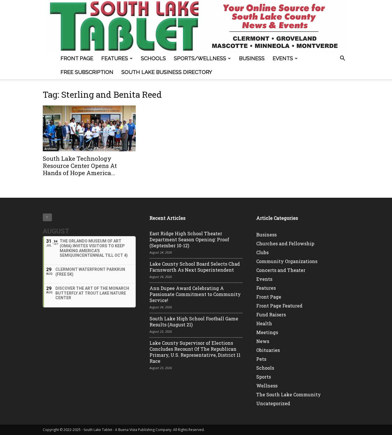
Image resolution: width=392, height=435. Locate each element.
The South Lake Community (288, 394)
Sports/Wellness (200, 58)
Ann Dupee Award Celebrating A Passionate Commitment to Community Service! (195, 294)
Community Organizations (286, 261)
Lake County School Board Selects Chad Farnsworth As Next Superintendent (195, 267)
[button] (342, 59)
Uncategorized (273, 403)
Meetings (267, 332)
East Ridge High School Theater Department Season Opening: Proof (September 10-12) (189, 239)
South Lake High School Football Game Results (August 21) (194, 322)
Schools (153, 58)
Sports (263, 377)
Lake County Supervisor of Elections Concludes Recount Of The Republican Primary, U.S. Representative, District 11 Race (195, 352)
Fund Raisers (271, 314)
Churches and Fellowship (285, 243)
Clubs (262, 252)
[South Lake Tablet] (196, 26)
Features (114, 58)
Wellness (266, 386)
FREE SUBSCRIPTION (87, 72)
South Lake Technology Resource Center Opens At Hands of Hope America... (80, 165)
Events (283, 58)
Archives (50, 149)
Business (252, 58)
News (262, 341)
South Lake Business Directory (166, 72)
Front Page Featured (279, 306)
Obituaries (268, 350)
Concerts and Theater (280, 270)
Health (264, 323)
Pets (261, 359)
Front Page (77, 58)
